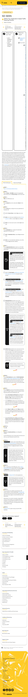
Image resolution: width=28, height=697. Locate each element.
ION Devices (4, 583)
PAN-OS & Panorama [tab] (7, 182)
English (8, 648)
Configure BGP (21, 492)
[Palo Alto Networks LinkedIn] (7, 690)
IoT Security (4, 599)
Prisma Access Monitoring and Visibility (9, 580)
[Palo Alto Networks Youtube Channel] (12, 690)
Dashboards (4, 620)
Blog (3, 663)
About (4, 672)
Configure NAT (6, 508)
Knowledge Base (6, 678)
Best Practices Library (6, 633)
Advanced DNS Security (6, 597)
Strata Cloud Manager (6, 535)
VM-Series (4, 566)
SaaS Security (4, 602)
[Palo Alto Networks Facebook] (4, 690)
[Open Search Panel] (11, 3)
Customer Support (6, 675)
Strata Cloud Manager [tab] (17, 182)
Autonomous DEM (5, 624)
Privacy (4, 683)
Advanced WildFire (5, 593)
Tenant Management (6, 545)
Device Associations (5, 541)
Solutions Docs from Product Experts (8, 642)
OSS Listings (5, 666)
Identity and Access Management (8, 544)
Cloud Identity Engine (6, 538)
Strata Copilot (22, 2)
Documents (5, 687)
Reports (3, 623)
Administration (20, 647)
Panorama (11, 648)
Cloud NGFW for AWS (6, 557)
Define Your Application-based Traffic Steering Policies (11, 9)
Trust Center (5, 684)
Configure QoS (11, 475)
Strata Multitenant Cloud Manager (8, 577)
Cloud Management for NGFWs (7, 556)
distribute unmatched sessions (10, 443)
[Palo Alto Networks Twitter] (10, 690)
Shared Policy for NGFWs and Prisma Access (10, 611)
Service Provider (5, 565)
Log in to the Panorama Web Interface (10, 188)
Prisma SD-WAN (5, 581)
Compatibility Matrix (6, 665)
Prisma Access (4, 575)
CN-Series (4, 560)
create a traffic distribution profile (13, 378)
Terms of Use (5, 685)
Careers (4, 674)
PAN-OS (3, 563)
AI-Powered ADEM (5, 578)
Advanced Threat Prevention (7, 596)
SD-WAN (5, 648)
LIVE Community (6, 676)
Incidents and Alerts (5, 621)
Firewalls (3, 562)
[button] (27, 557)
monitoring (6, 164)
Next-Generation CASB (6, 584)
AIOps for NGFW (5, 554)
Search (4, 662)
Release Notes (5, 661)
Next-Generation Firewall (14, 647)
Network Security (6, 647)
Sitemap (4, 667)
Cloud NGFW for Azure (6, 559)
